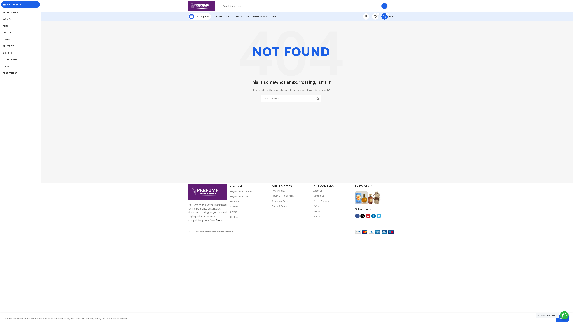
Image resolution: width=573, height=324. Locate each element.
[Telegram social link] (379, 216)
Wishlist (317, 211)
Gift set (233, 211)
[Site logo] (201, 5)
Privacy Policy (278, 190)
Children (234, 217)
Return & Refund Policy (283, 195)
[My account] (366, 17)
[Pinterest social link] (368, 216)
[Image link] (207, 192)
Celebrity (234, 206)
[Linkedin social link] (373, 216)
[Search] (384, 6)
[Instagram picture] (361, 197)
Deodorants (236, 201)
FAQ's (316, 206)
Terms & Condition (281, 206)
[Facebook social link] (357, 216)
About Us (317, 190)
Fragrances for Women (241, 191)
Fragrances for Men (239, 196)
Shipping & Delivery (281, 201)
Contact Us (318, 195)
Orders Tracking (321, 201)
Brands (316, 216)
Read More (216, 220)
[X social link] (362, 216)
